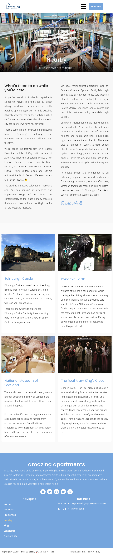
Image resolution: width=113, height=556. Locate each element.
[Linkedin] (70, 491)
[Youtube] (63, 491)
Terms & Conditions (78, 552)
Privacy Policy (94, 552)
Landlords (9, 530)
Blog (6, 525)
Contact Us (10, 536)
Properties (10, 515)
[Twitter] (49, 491)
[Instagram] (56, 491)
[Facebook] (43, 491)
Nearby (8, 520)
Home (7, 504)
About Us (9, 509)
